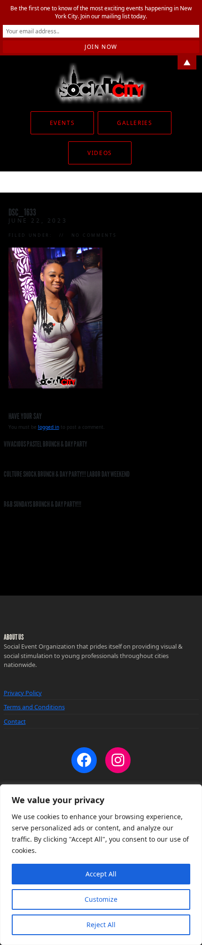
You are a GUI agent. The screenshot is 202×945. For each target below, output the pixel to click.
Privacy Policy (23, 693)
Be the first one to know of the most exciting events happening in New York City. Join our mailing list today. (101, 12)
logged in (48, 427)
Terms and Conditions (34, 707)
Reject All (101, 924)
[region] (101, 864)
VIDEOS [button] (99, 153)
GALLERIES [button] (134, 123)
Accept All (101, 873)
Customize (101, 899)
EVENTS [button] (62, 123)
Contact (15, 721)
